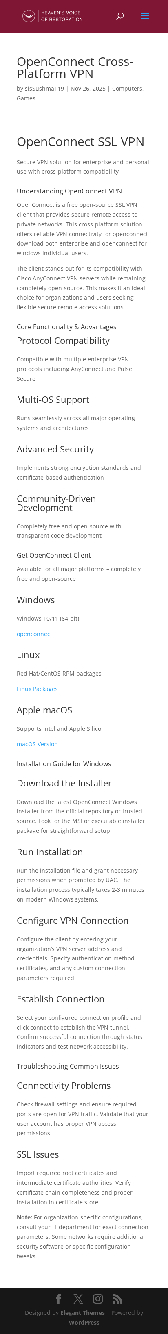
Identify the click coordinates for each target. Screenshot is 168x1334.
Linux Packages (37, 689)
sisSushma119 (44, 88)
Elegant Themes (82, 1313)
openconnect (34, 634)
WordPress (84, 1322)
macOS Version (37, 744)
